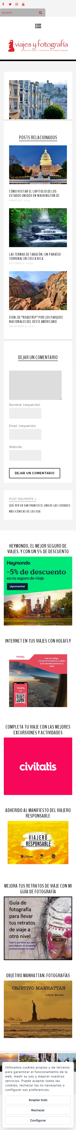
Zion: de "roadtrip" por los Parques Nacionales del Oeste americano (36, 319)
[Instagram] (18, 4)
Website (15, 447)
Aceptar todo (38, 1100)
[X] (12, 4)
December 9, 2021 (22, 326)
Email (22, 426)
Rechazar (38, 1110)
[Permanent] (38, 183)
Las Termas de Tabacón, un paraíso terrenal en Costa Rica (35, 256)
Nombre (24, 405)
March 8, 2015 (19, 200)
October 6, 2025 (21, 263)
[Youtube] (25, 4)
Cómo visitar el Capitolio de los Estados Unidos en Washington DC (34, 193)
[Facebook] (5, 4)
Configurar (38, 1120)
